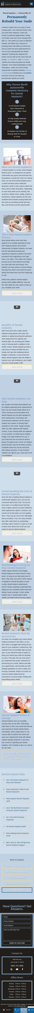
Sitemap (23, 1004)
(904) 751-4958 (17, 966)
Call (25, 1009)
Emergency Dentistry (17, 884)
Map (32, 1009)
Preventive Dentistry (17, 865)
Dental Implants (17, 878)
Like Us (18, 1010)
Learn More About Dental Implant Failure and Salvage (17, 756)
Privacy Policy (23, 1005)
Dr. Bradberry (13, 59)
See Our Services (17, 890)
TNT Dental (16, 1005)
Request (8, 1009)
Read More (17, 293)
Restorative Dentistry (17, 871)
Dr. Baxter (25, 59)
